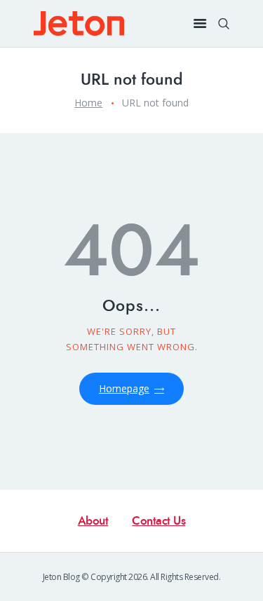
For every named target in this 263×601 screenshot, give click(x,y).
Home (88, 102)
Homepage (124, 388)
